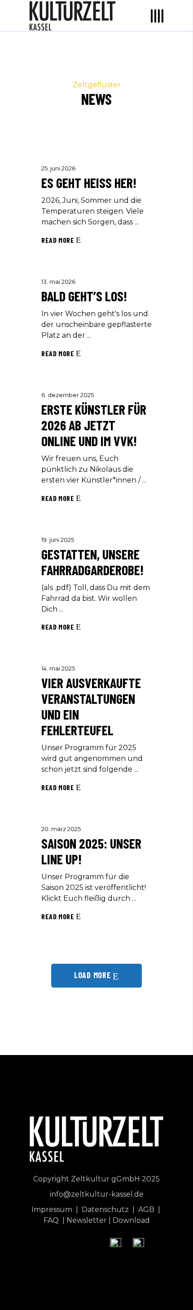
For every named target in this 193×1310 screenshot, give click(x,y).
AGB (147, 1209)
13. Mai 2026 (58, 281)
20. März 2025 (61, 828)
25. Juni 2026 (58, 168)
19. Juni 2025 (57, 539)
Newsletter (86, 1220)
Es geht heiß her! (88, 182)
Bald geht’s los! (84, 296)
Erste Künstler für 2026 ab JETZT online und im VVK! (93, 425)
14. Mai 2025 (58, 668)
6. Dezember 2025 (67, 394)
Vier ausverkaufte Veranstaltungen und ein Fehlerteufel (91, 706)
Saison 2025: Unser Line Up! (91, 851)
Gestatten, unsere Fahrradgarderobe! (92, 562)
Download (131, 1220)
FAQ (52, 1220)
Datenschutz (106, 1209)
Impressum (52, 1209)
